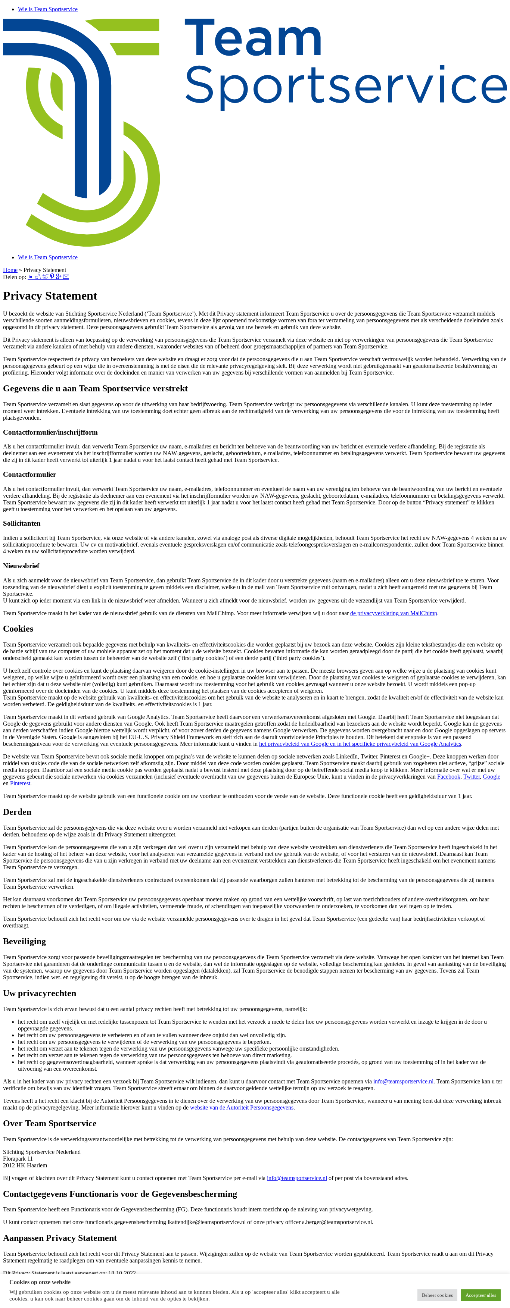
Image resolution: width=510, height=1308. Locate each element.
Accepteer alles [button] (481, 1295)
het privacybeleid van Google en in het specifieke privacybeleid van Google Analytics (360, 744)
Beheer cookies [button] (437, 1295)
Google (491, 776)
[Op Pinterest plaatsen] (53, 277)
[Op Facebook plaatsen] (39, 277)
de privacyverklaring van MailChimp (393, 613)
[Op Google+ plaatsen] (59, 277)
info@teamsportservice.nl (403, 1081)
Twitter (471, 776)
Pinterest (20, 783)
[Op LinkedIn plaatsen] (31, 277)
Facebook (448, 776)
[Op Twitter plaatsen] (46, 277)
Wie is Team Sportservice (48, 9)
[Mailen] (66, 277)
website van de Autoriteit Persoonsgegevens (241, 1107)
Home (10, 270)
